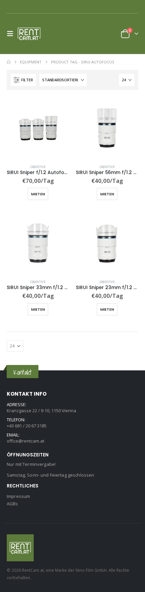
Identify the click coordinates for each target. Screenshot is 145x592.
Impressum (18, 496)
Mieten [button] (38, 194)
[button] (12, 33)
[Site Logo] (31, 33)
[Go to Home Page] (8, 62)
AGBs (12, 504)
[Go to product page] (38, 128)
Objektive (38, 167)
